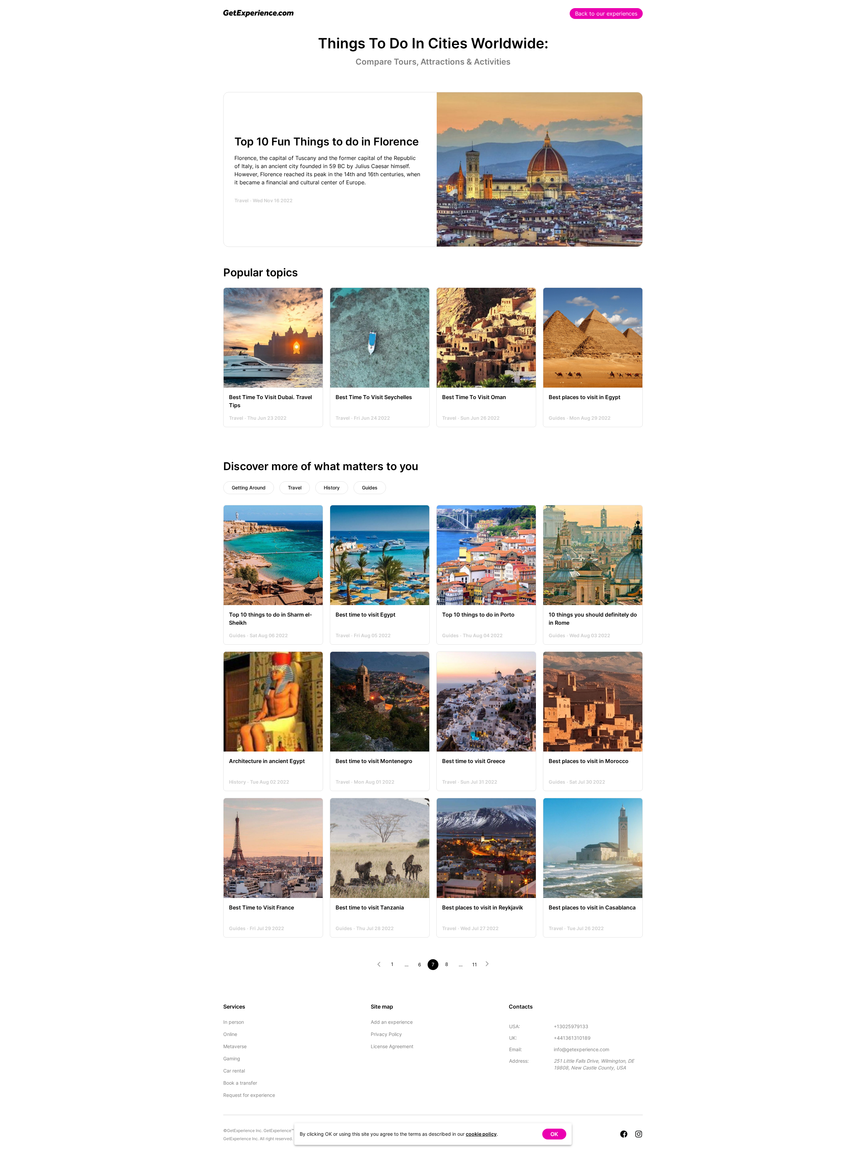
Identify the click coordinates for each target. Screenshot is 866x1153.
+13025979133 (571, 1026)
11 (474, 964)
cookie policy (481, 1134)
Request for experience (249, 1095)
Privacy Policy (386, 1034)
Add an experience (392, 1022)
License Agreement (392, 1046)
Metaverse (235, 1046)
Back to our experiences (606, 13)
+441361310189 (572, 1038)
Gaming (231, 1058)
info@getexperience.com (581, 1049)
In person (233, 1022)
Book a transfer (240, 1083)
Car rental (234, 1071)
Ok (554, 1134)
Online (230, 1034)
